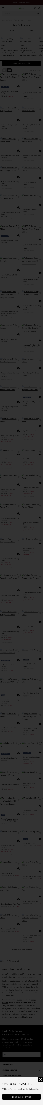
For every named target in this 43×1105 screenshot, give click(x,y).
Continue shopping (21, 1097)
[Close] (40, 1079)
